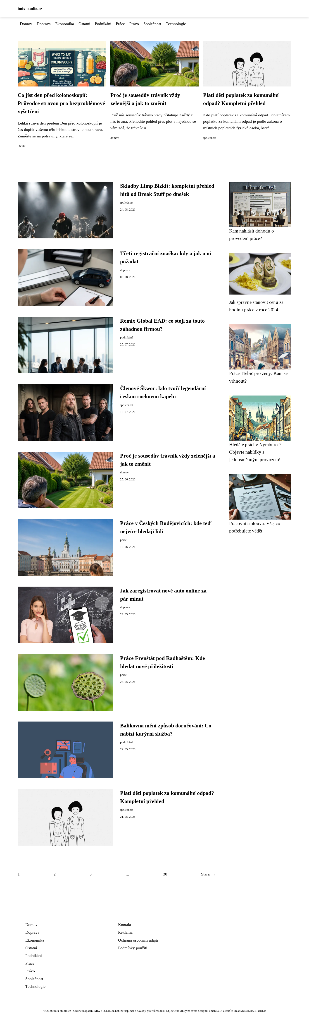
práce (123, 540)
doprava (125, 270)
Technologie (176, 24)
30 (165, 874)
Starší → (208, 874)
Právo (134, 24)
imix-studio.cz (30, 8)
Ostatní (84, 24)
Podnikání (103, 24)
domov (114, 137)
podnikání (126, 337)
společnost (209, 137)
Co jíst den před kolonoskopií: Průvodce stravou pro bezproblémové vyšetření (61, 103)
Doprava (44, 24)
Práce (120, 24)
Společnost (152, 24)
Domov (26, 24)
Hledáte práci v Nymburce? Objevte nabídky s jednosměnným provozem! (255, 452)
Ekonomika (64, 24)
